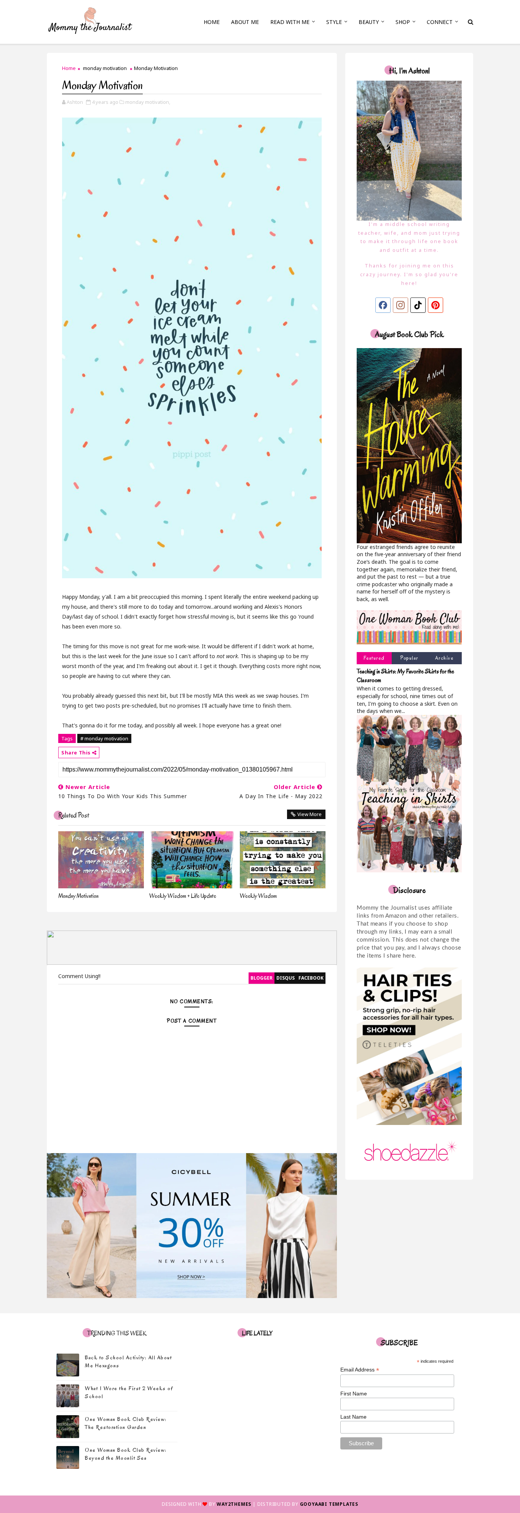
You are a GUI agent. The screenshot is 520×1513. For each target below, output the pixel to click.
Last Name (353, 1417)
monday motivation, (147, 102)
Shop (403, 21)
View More (309, 814)
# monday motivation (104, 738)
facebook (311, 978)
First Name (353, 1393)
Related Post (73, 815)
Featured (374, 658)
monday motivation (105, 68)
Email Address (359, 1369)
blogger (261, 978)
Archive (444, 658)
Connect (440, 21)
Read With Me (289, 21)
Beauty (369, 21)
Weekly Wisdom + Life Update (182, 896)
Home (212, 21)
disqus (285, 978)
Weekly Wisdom (258, 896)
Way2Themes (234, 1504)
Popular (409, 658)
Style (334, 21)
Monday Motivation (78, 896)
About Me (245, 21)
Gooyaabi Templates (329, 1504)
